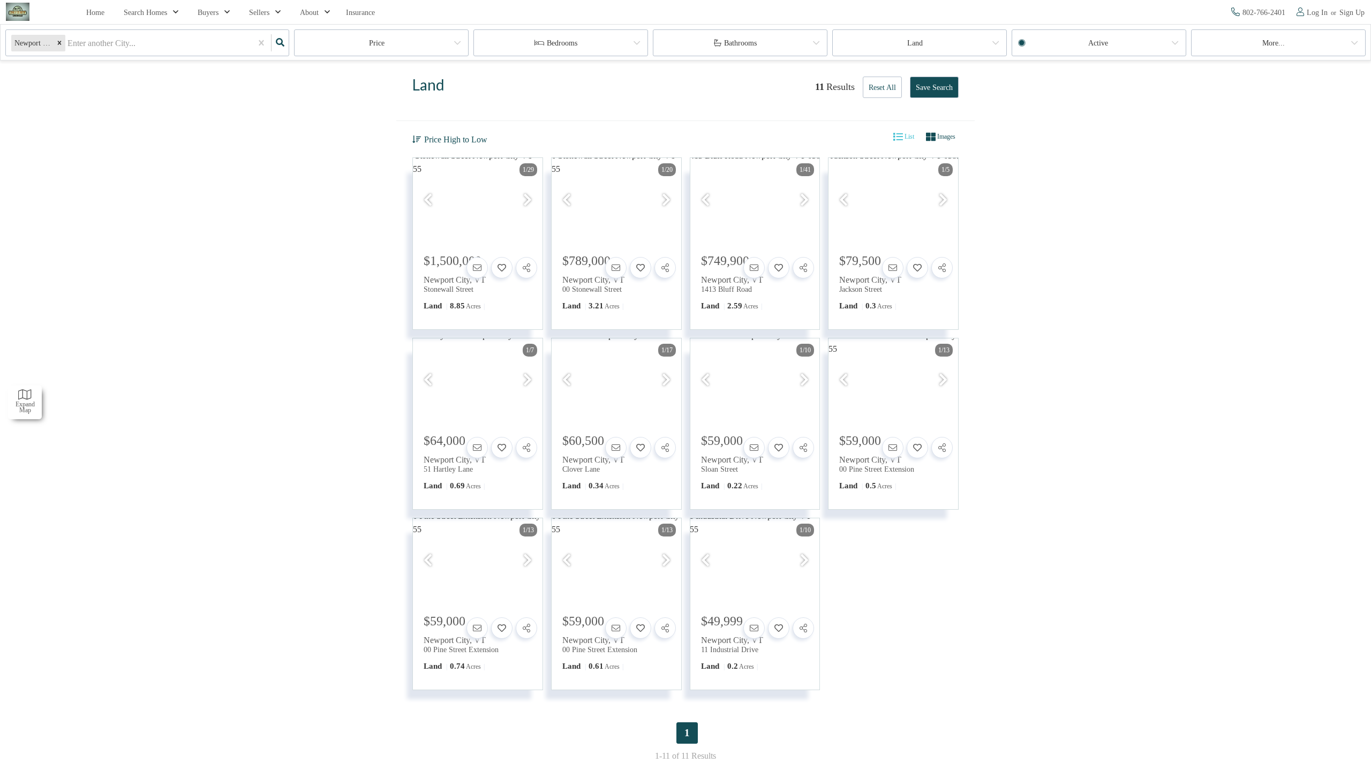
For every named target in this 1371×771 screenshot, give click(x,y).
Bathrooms (740, 43)
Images (945, 136)
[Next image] (528, 200)
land (915, 43)
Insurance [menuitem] (360, 13)
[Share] (526, 267)
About (309, 13)
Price (377, 43)
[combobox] (68, 43)
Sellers (259, 13)
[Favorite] (502, 267)
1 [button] (687, 732)
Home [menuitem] (95, 13)
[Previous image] (428, 200)
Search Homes (145, 13)
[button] (59, 43)
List (908, 136)
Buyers (208, 13)
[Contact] (477, 267)
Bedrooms (562, 43)
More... (1273, 43)
